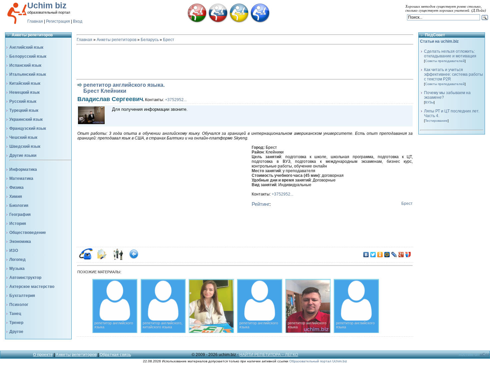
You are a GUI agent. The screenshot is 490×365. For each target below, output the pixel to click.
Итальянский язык (27, 74)
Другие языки (22, 155)
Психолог (18, 304)
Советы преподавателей (445, 61)
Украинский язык (26, 119)
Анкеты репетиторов (116, 39)
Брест (168, 39)
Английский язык (26, 47)
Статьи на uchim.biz (439, 41)
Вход (77, 21)
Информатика (23, 169)
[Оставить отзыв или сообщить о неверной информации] (117, 259)
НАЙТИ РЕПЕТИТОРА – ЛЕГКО (268, 354)
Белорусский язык (27, 56)
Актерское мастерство (31, 286)
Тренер (16, 322)
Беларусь (150, 39)
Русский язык (22, 101)
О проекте (43, 354)
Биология (18, 205)
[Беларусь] (197, 21)
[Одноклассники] (380, 254)
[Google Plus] (401, 254)
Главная (35, 21)
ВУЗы (429, 102)
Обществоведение (27, 232)
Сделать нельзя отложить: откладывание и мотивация (450, 53)
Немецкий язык (24, 92)
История (17, 223)
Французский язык (27, 128)
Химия (15, 196)
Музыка (17, 268)
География (20, 214)
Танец (15, 313)
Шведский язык (24, 146)
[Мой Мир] (387, 254)
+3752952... (176, 99)
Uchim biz (47, 5)
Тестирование (436, 120)
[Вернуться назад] (133, 259)
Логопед (17, 259)
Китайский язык (24, 83)
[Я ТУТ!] (408, 254)
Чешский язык (23, 137)
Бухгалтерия (22, 295)
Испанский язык (25, 65)
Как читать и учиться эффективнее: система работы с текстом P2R (453, 74)
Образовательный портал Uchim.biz (318, 361)
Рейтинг (260, 204)
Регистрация (58, 21)
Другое (16, 331)
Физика (16, 187)
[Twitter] (373, 254)
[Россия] (218, 21)
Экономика (20, 241)
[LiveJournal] (394, 254)
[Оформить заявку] (101, 259)
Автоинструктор (25, 277)
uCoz (485, 354)
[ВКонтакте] (366, 254)
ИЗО (13, 250)
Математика (21, 178)
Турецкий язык (23, 110)
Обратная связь (115, 354)
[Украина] (239, 21)
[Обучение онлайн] (260, 21)
